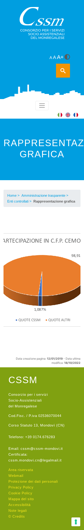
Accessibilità (19, 505)
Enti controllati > (19, 201)
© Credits (16, 516)
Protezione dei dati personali (33, 481)
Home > (13, 195)
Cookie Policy (20, 493)
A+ (60, 57)
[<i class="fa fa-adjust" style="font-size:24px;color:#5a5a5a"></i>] (67, 57)
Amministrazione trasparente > (44, 195)
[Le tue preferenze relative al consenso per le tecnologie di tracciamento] (75, 521)
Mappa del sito (21, 499)
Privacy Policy (21, 487)
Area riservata (20, 470)
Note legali (17, 511)
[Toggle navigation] (42, 105)
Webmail (15, 476)
